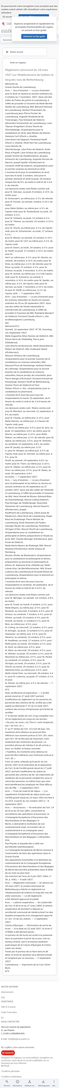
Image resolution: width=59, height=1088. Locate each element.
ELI (2, 1018)
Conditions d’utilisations (11, 1076)
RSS (3, 997)
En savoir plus (10, 16)
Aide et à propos (8, 1007)
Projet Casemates (9, 1012)
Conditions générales (10, 1071)
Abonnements (7, 992)
